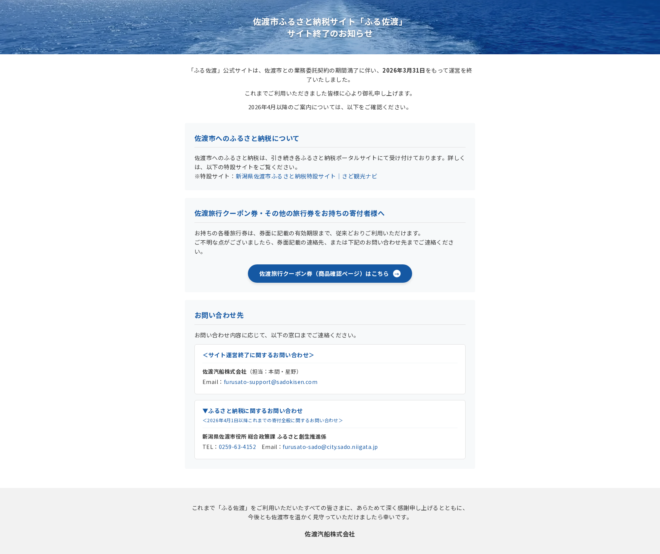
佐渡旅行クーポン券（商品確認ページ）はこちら (324, 273)
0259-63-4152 (237, 446)
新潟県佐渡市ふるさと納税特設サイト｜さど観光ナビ (306, 176)
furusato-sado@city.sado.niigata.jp (330, 446)
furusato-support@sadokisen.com (271, 382)
